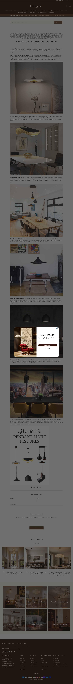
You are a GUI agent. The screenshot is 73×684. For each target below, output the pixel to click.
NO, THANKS (47, 348)
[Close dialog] (57, 328)
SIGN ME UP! (47, 345)
